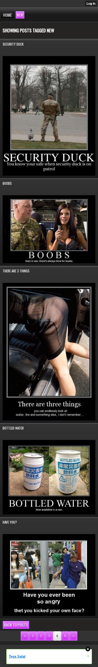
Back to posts (16, 625)
